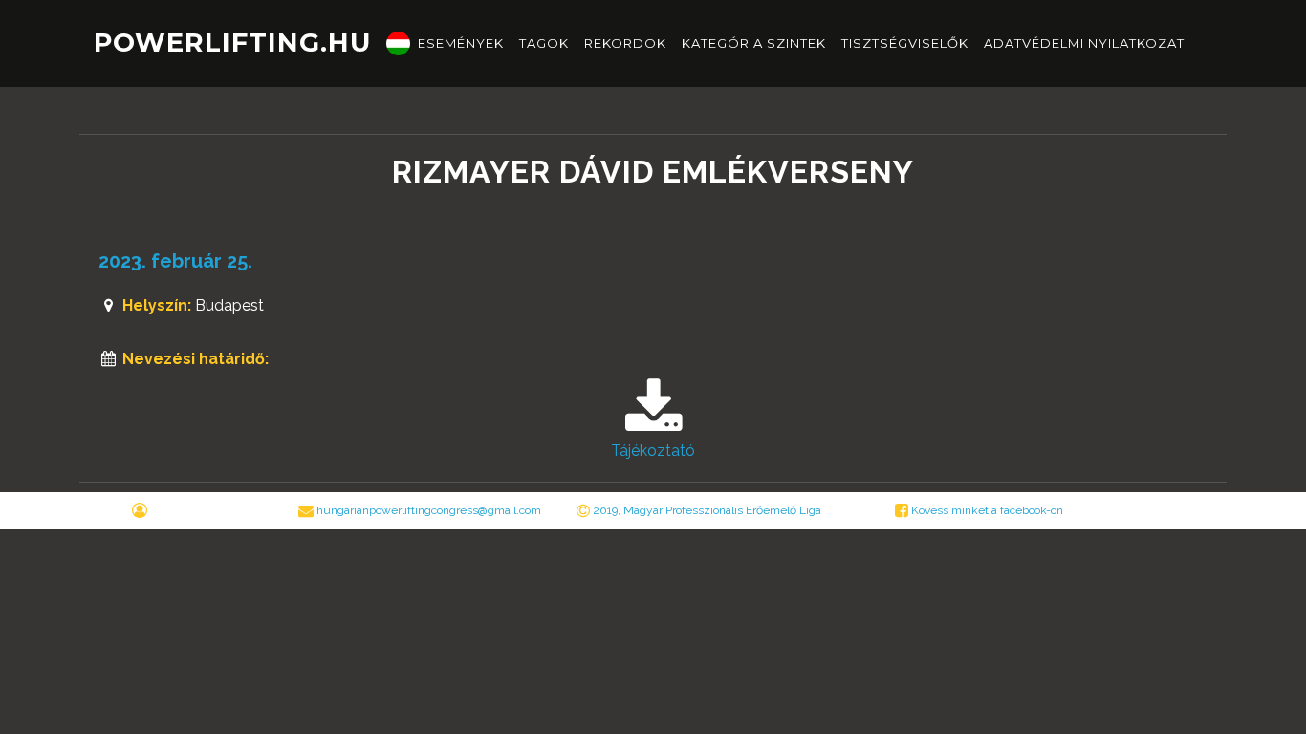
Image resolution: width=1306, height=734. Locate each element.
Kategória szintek (754, 43)
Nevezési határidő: (195, 359)
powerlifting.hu (232, 42)
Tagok (544, 43)
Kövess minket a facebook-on (985, 510)
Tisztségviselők (905, 43)
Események (461, 43)
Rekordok (625, 43)
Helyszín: (156, 305)
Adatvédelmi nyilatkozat (1084, 43)
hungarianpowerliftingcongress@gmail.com (428, 510)
